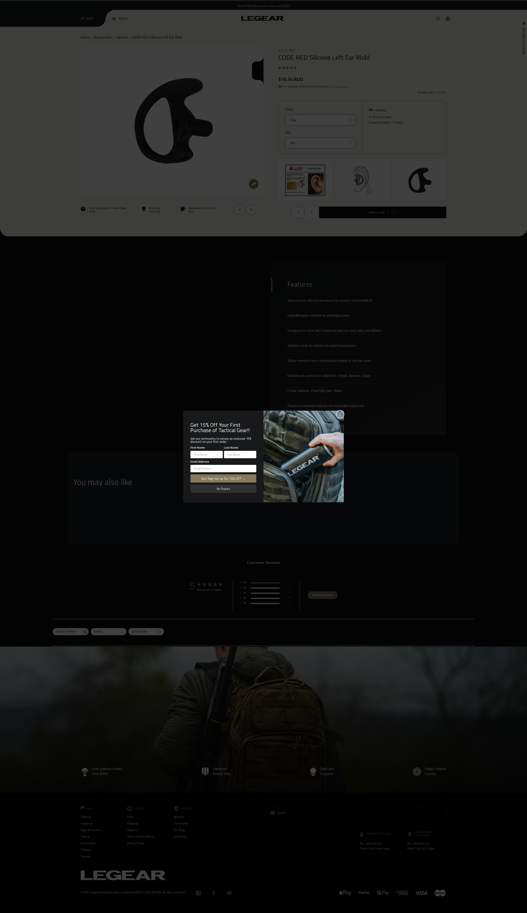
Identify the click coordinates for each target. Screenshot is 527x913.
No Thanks (223, 488)
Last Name (231, 447)
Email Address (199, 461)
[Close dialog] (340, 414)
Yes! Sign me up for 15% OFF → (223, 478)
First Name (197, 447)
